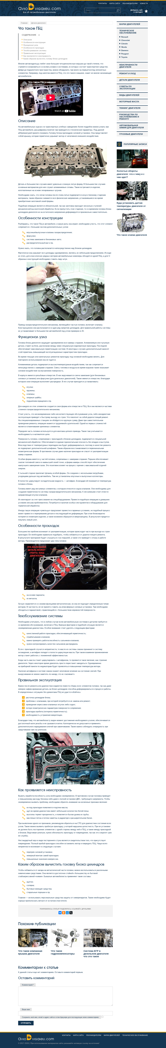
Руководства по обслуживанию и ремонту (129, 116)
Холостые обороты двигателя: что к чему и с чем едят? (130, 174)
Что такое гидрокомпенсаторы (63, 952)
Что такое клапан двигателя (132, 235)
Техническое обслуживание (127, 32)
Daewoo (124, 50)
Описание (27, 40)
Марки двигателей (129, 24)
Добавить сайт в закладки (136, 11)
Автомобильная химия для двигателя (131, 126)
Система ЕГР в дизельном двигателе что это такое (96, 954)
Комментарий (28, 985)
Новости (144, 3)
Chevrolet (125, 40)
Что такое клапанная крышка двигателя (30, 952)
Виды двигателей (129, 95)
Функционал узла (30, 45)
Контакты (102, 3)
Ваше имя (26, 1009)
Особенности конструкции (34, 42)
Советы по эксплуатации (127, 87)
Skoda (124, 47)
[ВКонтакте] (60, 912)
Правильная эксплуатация (34, 53)
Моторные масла (129, 101)
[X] (70, 912)
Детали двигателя (129, 80)
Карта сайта (114, 3)
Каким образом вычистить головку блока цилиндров (45, 59)
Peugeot (125, 54)
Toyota (124, 57)
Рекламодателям (130, 3)
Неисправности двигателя (128, 66)
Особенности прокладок (33, 48)
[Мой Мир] (67, 912)
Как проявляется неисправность (37, 56)
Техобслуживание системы (34, 50)
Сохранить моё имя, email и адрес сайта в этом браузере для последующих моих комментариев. (60, 1017)
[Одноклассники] (63, 912)
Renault (124, 37)
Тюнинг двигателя (129, 108)
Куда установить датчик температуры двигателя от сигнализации (131, 206)
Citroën (124, 44)
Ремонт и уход (127, 73)
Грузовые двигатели (131, 134)
